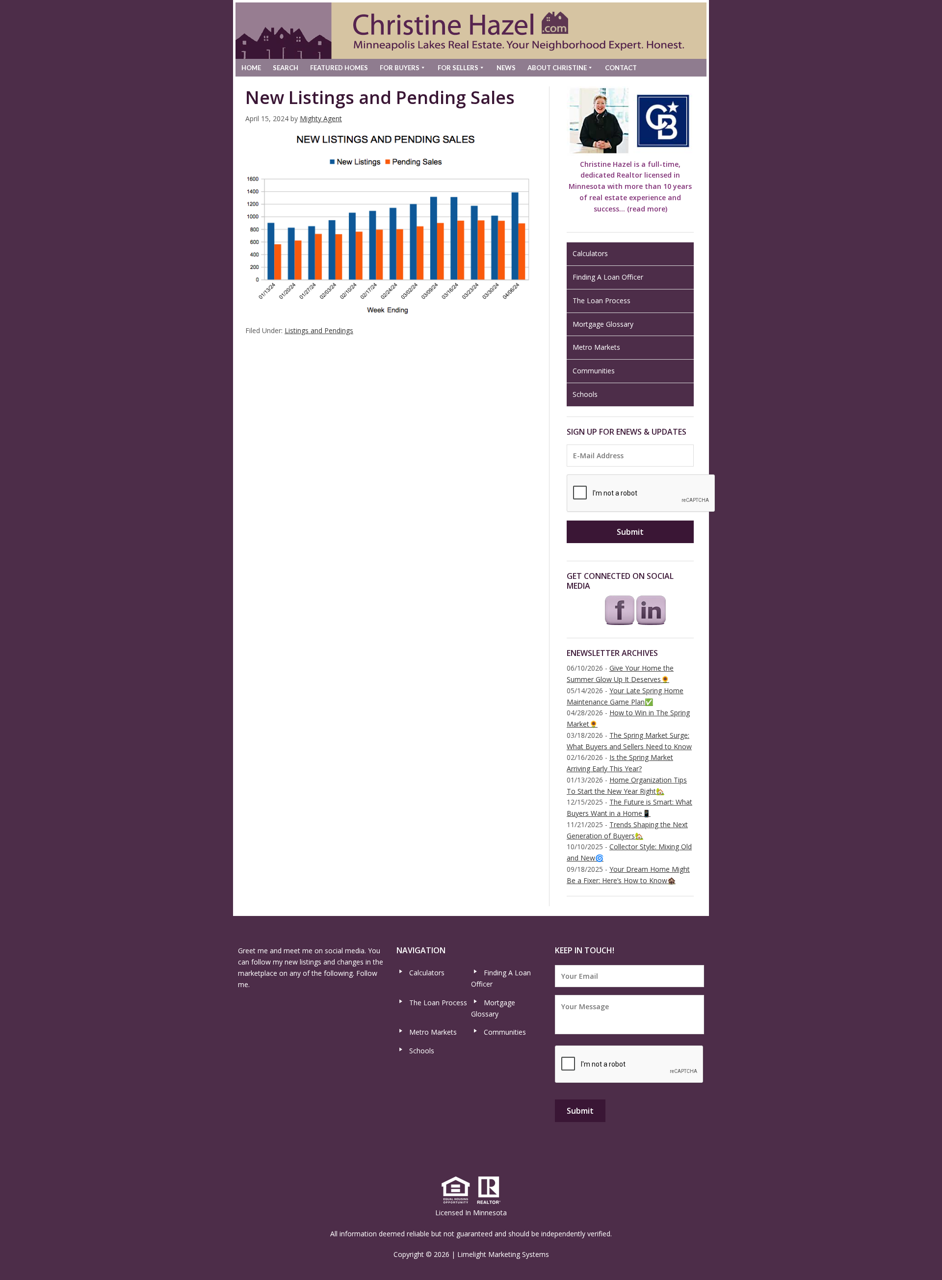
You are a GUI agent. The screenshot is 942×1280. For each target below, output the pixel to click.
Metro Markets (596, 347)
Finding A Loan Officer (608, 277)
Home (251, 68)
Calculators (590, 253)
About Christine (557, 68)
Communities (594, 370)
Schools (585, 394)
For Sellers (458, 68)
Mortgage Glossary (603, 324)
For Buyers (399, 68)
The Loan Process (601, 300)
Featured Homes (339, 68)
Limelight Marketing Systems (503, 1254)
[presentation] (641, 493)
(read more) (647, 208)
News (506, 68)
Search (285, 68)
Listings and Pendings (319, 330)
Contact (621, 68)
